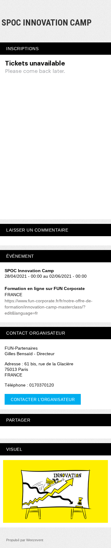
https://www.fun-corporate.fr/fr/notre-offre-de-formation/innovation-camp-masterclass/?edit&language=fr (48, 307)
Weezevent (34, 540)
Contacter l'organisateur (43, 399)
